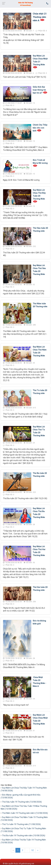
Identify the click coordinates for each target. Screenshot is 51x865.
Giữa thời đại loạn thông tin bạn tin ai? (39, 90)
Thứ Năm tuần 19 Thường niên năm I (25, 813)
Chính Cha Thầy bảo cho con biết (40, 128)
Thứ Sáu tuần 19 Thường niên (22, 802)
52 (32, 850)
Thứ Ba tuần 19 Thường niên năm (23, 835)
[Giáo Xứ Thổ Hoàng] (25, 4)
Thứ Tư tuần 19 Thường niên (21, 824)
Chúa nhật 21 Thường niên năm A (40, 17)
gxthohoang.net (27, 863)
